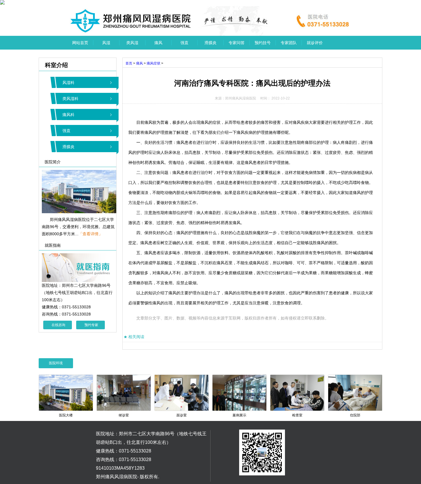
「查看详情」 (90, 234)
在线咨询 (58, 325)
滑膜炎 (210, 42)
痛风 (158, 42)
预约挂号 (263, 42)
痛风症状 (153, 63)
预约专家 (91, 325)
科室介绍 (53, 65)
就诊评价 (315, 42)
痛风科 (68, 114)
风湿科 (68, 82)
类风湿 (132, 42)
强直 (184, 42)
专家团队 (289, 42)
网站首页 (80, 42)
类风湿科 (70, 98)
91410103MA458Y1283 (120, 468)
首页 (128, 63)
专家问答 (237, 42)
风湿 (106, 42)
